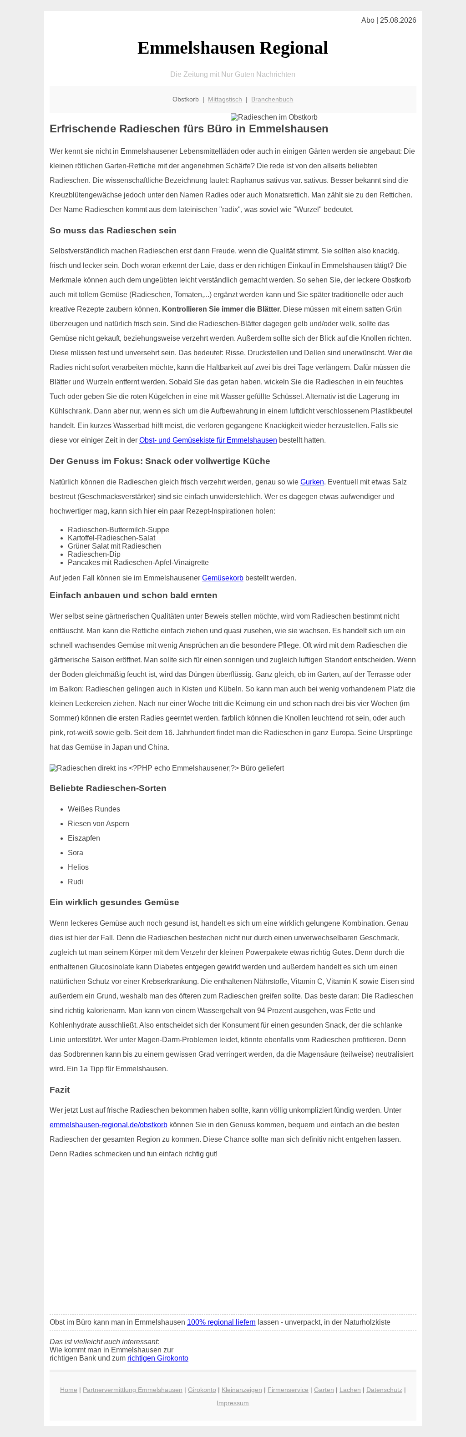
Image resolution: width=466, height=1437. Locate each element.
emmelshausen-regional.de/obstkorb (108, 1125)
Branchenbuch (272, 99)
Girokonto (202, 1389)
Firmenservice (288, 1389)
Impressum (233, 1403)
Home (68, 1389)
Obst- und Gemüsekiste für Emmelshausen (208, 440)
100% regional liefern (221, 1322)
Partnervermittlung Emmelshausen (132, 1389)
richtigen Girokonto (157, 1358)
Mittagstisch (225, 99)
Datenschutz (384, 1389)
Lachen (350, 1389)
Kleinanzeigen (242, 1389)
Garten (324, 1389)
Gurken (312, 482)
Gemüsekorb (222, 578)
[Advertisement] (233, 1239)
